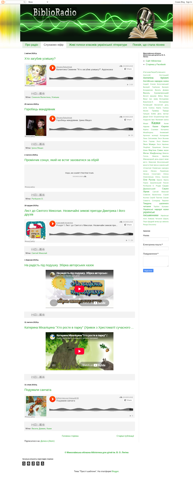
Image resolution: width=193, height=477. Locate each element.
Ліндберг (146, 147)
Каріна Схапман (150, 130)
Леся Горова (149, 141)
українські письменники (150, 214)
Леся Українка (163, 144)
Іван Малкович (157, 120)
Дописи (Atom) (48, 441)
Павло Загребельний (152, 183)
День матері (163, 114)
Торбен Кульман (161, 207)
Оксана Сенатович (152, 174)
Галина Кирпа (155, 108)
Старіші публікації (125, 436)
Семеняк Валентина (41, 97)
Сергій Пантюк (156, 198)
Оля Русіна (149, 180)
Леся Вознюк (163, 138)
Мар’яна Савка (155, 150)
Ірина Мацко (37, 148)
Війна (160, 96)
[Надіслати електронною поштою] (32, 93)
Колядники (164, 135)
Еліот (151, 117)
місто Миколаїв (149, 162)
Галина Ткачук (160, 111)
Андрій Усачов (149, 84)
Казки (49, 429)
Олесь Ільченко (162, 177)
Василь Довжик (38, 429)
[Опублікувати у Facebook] (40, 93)
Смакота (146, 201)
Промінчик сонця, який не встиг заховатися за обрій (61, 160)
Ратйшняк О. (37, 199)
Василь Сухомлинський (156, 93)
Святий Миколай (39, 253)
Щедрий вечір (153, 222)
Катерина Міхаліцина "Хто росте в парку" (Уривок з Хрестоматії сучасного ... (79, 327)
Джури (145, 117)
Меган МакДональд (152, 153)
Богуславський (163, 84)
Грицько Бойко (149, 114)
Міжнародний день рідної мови (156, 159)
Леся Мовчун (149, 144)
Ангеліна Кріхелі (156, 77)
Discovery (152, 225)
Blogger (115, 471)
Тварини (165, 201)
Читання (158, 219)
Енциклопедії (159, 117)
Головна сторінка (70, 436)
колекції (155, 135)
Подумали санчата (37, 390)
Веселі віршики (149, 96)
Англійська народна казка (156, 81)
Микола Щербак (160, 156)
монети (146, 165)
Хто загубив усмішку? (40, 58)
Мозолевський (163, 162)
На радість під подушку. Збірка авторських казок (59, 265)
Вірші (166, 96)
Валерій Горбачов (151, 87)
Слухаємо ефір (53, 44)
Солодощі (156, 201)
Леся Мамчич (163, 141)
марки (166, 150)
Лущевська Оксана (160, 147)
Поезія (166, 183)
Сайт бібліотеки (153, 61)
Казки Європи (161, 126)
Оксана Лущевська (160, 171)
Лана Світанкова (150, 138)
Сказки (166, 198)
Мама (145, 150)
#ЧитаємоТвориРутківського (154, 72)
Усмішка (55, 97)
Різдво (158, 186)
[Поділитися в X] (38, 93)
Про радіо (31, 44)
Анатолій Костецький (156, 75)
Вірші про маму (150, 99)
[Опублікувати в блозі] (35, 93)
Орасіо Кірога (163, 180)
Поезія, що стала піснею (149, 44)
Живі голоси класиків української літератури (98, 44)
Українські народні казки (156, 209)
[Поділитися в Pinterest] (43, 93)
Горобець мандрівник (39, 109)
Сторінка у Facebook (156, 64)
